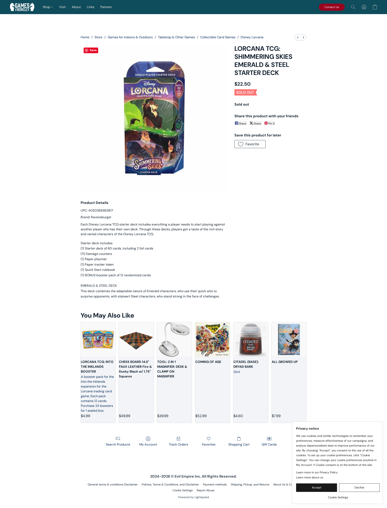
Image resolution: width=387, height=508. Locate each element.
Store (98, 37)
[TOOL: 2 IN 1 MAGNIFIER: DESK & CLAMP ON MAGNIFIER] (174, 339)
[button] (22, 7)
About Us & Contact (286, 484)
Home (85, 37)
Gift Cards (269, 444)
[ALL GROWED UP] (289, 339)
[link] (338, 496)
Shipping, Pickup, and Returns (250, 484)
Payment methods (215, 484)
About (76, 7)
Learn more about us (309, 477)
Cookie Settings (183, 490)
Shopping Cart (239, 444)
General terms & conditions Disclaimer (113, 484)
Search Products (118, 444)
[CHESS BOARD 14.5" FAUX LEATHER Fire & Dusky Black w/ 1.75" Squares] (136, 339)
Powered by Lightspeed (193, 497)
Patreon (106, 7)
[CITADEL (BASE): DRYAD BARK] (250, 339)
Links (90, 7)
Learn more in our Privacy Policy (317, 472)
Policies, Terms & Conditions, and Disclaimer (170, 484)
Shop (47, 7)
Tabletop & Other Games (176, 37)
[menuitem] (298, 37)
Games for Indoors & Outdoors (130, 37)
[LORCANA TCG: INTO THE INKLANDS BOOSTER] (98, 339)
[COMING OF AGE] (212, 339)
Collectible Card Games (217, 37)
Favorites (208, 444)
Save (93, 50)
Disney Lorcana (252, 37)
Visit (62, 7)
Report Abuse (205, 490)
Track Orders (178, 444)
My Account (148, 444)
